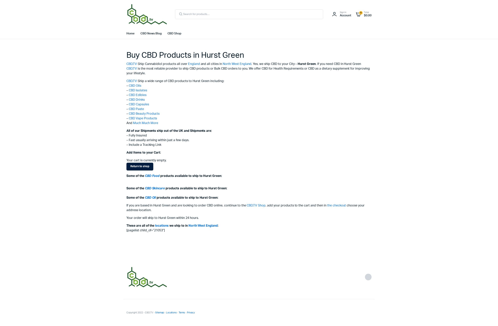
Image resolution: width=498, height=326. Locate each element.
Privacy (191, 312)
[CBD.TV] (146, 14)
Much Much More (145, 123)
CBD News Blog (151, 33)
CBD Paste (136, 109)
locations (162, 225)
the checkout (336, 205)
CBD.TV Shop (256, 205)
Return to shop (139, 166)
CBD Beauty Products (144, 113)
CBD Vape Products (143, 118)
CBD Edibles (137, 95)
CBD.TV (131, 64)
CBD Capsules (139, 104)
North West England (237, 64)
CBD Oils (135, 85)
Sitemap (159, 312)
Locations (171, 312)
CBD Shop (174, 33)
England (194, 64)
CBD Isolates (138, 90)
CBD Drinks (137, 99)
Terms (182, 312)
